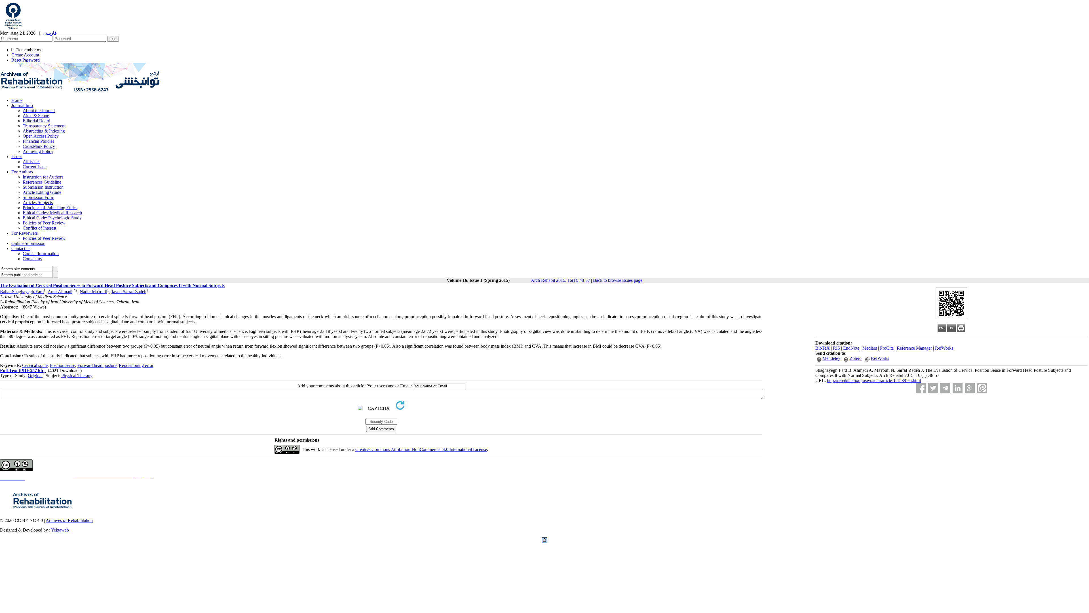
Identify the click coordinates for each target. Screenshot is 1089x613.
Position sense (62, 365)
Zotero (856, 358)
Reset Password (25, 60)
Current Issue (35, 166)
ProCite (887, 348)
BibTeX (822, 348)
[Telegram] (945, 388)
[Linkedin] (958, 388)
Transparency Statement (44, 125)
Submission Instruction (43, 187)
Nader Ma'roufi (93, 291)
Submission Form (38, 197)
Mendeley (831, 358)
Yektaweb (60, 530)
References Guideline (42, 182)
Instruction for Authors (43, 177)
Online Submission (28, 243)
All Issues (31, 161)
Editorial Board (36, 120)
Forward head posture (97, 365)
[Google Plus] (970, 388)
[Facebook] (921, 388)
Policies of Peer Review (44, 223)
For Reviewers (24, 233)
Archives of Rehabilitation (69, 520)
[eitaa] (982, 388)
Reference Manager (914, 348)
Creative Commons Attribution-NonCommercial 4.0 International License (421, 449)
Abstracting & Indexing (44, 131)
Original (35, 375)
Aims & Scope (36, 115)
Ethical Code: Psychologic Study (52, 217)
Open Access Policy (41, 136)
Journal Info (22, 105)
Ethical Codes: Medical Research (52, 212)
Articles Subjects (38, 202)
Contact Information (41, 253)
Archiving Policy (38, 151)
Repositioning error (136, 365)
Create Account (25, 55)
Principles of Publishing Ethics (50, 207)
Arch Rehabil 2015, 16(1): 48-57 (560, 280)
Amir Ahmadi (60, 291)
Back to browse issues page (617, 280)
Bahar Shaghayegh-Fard (22, 291)
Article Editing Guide (42, 192)
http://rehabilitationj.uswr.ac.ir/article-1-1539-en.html (874, 380)
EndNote (851, 348)
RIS (836, 348)
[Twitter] (933, 388)
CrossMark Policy (39, 146)
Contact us (20, 248)
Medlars (869, 348)
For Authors (22, 171)
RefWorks (944, 348)
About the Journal (39, 110)
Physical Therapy (76, 375)
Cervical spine (35, 365)
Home (16, 100)
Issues (16, 156)
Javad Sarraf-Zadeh (128, 291)
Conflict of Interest (39, 228)
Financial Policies (38, 141)
